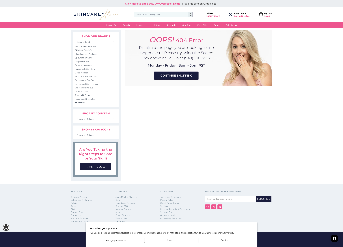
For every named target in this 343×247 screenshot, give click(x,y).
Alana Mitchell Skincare (85, 46)
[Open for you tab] (334, 238)
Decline (224, 240)
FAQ (73, 209)
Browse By (110, 25)
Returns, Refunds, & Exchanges (175, 209)
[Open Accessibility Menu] (6, 227)
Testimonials (121, 218)
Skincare (140, 25)
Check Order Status (169, 203)
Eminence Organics (83, 65)
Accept (170, 240)
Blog (117, 200)
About (118, 212)
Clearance (120, 221)
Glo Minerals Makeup (84, 88)
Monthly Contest (123, 209)
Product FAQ (121, 206)
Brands (126, 25)
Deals (216, 25)
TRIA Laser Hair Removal (86, 76)
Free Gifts (202, 25)
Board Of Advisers (123, 215)
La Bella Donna (81, 91)
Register (246, 16)
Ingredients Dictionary (125, 203)
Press (73, 206)
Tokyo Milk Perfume (83, 95)
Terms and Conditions (170, 197)
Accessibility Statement (171, 218)
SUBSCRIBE (263, 199)
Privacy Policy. (227, 233)
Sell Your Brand (167, 212)
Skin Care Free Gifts (83, 50)
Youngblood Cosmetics (85, 99)
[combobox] (163, 14)
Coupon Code (77, 212)
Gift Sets (186, 25)
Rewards (171, 25)
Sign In (237, 16)
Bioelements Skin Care (85, 69)
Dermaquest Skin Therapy (86, 84)
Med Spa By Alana (79, 218)
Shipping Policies (79, 197)
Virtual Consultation (80, 221)
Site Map (164, 206)
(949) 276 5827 (213, 16)
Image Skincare (82, 61)
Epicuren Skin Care (83, 58)
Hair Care (156, 25)
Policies (74, 203)
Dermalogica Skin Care (85, 80)
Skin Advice (232, 25)
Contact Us (76, 215)
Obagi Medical (81, 73)
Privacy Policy (166, 200)
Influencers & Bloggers (81, 200)
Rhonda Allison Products (85, 54)
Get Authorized (167, 215)
